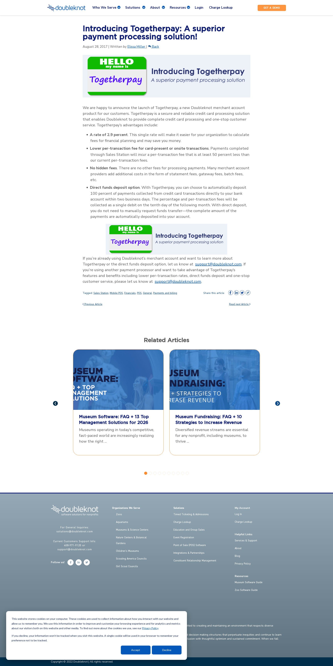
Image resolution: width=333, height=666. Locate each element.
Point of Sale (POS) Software (189, 545)
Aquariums (122, 522)
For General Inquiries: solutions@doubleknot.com (74, 529)
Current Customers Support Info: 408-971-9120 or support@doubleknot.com (74, 545)
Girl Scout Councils (127, 566)
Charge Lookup (182, 522)
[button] (145, 473)
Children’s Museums (127, 551)
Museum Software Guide (248, 582)
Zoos (119, 514)
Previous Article (93, 304)
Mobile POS (116, 293)
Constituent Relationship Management (194, 560)
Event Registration (183, 537)
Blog (237, 556)
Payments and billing (165, 293)
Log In (238, 514)
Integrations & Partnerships (188, 553)
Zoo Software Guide (246, 590)
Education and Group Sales (189, 529)
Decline (166, 650)
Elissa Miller (136, 46)
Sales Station (100, 293)
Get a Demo (272, 8)
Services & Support (246, 540)
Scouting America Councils (131, 558)
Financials (130, 293)
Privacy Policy (150, 628)
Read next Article (239, 304)
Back (155, 46)
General (147, 293)
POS (139, 293)
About (238, 548)
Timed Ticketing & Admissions (191, 514)
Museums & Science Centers (132, 529)
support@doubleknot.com (218, 264)
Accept (135, 650)
